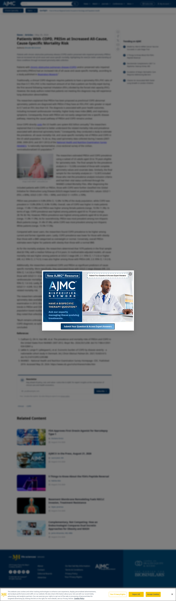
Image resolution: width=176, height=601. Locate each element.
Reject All (136, 594)
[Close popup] (130, 274)
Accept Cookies (153, 594)
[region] (88, 594)
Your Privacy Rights (117, 594)
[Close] (172, 594)
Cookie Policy (79, 598)
